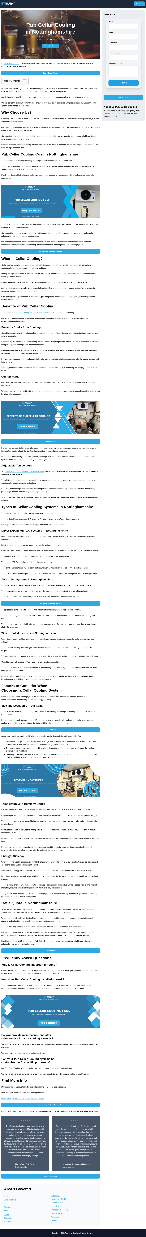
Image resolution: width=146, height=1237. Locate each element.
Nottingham (6, 1098)
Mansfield (55, 1206)
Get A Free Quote (50, 1176)
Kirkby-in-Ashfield (58, 1199)
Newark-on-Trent (58, 1213)
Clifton (6, 1214)
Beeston (34, 1098)
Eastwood (55, 1195)
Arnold (41, 1098)
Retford (54, 1221)
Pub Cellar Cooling (11, 63)
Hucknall (7, 1222)
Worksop (55, 1217)
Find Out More (50, 730)
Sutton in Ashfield (58, 1203)
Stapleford (8, 1218)
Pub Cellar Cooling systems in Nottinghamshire (33, 313)
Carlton (27, 1098)
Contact (139, 4)
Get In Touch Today (50, 73)
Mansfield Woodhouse (60, 1210)
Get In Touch (124, 98)
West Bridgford (18, 1098)
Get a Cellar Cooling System (50, 603)
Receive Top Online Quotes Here (50, 1105)
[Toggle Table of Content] (23, 81)
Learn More (50, 441)
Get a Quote (49, 46)
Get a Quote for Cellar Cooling (50, 251)
